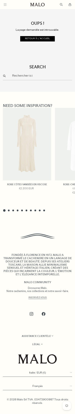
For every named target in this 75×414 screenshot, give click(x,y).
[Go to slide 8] (35, 210)
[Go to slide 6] (26, 210)
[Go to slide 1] (4, 210)
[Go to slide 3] (13, 210)
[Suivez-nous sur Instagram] (32, 314)
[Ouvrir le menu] (5, 4)
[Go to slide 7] (31, 210)
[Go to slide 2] (9, 210)
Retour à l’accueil (37, 38)
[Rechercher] (4, 76)
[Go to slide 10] (44, 210)
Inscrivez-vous (37, 297)
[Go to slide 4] (17, 210)
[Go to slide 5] (22, 210)
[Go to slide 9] (40, 210)
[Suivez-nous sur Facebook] (44, 314)
